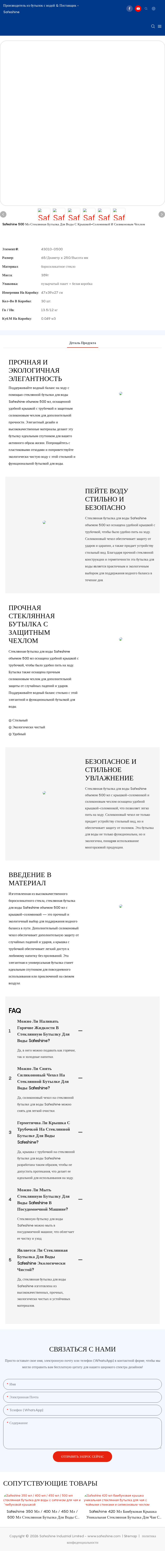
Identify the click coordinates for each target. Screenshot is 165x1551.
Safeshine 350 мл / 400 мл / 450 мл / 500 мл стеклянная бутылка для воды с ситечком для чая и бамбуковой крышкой (42, 1514)
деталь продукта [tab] (82, 343)
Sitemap (131, 1536)
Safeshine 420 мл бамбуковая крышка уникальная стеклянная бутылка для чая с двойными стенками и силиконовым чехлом (122, 1514)
